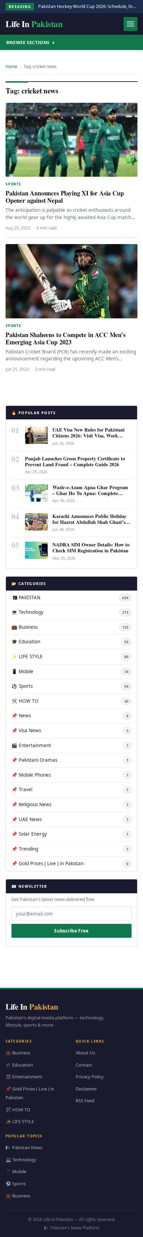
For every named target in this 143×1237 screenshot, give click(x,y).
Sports (13, 184)
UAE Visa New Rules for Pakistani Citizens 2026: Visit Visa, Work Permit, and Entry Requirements (88, 435)
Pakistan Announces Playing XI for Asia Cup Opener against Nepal (65, 197)
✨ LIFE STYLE (69, 656)
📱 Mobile (69, 671)
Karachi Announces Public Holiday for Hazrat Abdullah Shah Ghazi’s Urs (89, 522)
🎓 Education (69, 641)
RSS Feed (85, 1100)
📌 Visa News (69, 730)
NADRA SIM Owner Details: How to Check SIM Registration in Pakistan (90, 547)
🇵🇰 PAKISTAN (69, 597)
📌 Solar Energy (69, 834)
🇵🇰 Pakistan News (24, 1147)
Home (11, 66)
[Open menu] (130, 24)
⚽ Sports (69, 686)
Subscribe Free (71, 931)
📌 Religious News (69, 804)
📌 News (69, 715)
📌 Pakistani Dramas (69, 760)
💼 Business (69, 627)
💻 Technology (69, 612)
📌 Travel (69, 789)
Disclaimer (86, 1089)
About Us (85, 1053)
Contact (84, 1065)
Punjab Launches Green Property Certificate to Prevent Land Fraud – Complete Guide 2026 (75, 461)
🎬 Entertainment (69, 745)
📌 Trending (69, 849)
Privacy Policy (90, 1076)
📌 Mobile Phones (69, 775)
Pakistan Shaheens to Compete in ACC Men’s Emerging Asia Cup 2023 (66, 338)
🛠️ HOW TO (69, 701)
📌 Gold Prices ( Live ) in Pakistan (69, 863)
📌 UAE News (69, 819)
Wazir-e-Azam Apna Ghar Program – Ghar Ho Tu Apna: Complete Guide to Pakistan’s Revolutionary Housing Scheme (90, 496)
